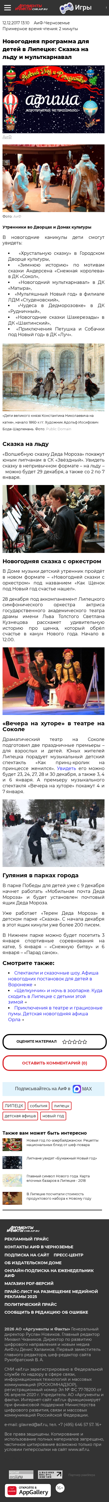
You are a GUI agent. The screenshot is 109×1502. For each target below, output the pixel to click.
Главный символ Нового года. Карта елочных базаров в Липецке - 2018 (58, 1178)
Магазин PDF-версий (29, 1283)
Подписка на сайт (26, 1255)
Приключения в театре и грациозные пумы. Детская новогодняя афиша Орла (55, 1013)
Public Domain (58, 429)
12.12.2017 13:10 (16, 22)
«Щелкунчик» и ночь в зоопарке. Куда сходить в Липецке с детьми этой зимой (55, 996)
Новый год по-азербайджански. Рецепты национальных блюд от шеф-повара (62, 1142)
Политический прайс (30, 1304)
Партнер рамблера (81, 1475)
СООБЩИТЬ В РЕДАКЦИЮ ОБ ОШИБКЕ (46, 1312)
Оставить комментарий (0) (54, 1063)
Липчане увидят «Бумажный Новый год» (62, 1158)
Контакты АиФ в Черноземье (38, 1246)
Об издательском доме (32, 1262)
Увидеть (66, 768)
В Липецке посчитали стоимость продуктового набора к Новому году (59, 1196)
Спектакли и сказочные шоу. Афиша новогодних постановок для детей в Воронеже (53, 978)
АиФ (7, 136)
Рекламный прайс (26, 1239)
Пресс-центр (68, 1255)
